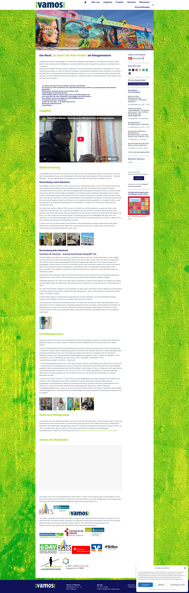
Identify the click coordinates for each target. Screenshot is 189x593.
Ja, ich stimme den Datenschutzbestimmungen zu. (138, 173)
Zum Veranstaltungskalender (139, 152)
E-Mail (130, 162)
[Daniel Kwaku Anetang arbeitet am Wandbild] (45, 323)
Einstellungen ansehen (177, 585)
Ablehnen (161, 585)
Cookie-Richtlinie (152, 589)
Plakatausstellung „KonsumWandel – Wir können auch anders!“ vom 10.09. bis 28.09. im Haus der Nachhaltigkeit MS (138, 112)
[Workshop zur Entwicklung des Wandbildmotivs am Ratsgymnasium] (73, 239)
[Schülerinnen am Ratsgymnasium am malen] (73, 403)
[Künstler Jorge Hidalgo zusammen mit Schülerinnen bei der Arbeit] (45, 239)
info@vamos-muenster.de (111, 589)
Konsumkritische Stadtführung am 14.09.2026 (138, 123)
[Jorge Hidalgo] (59, 403)
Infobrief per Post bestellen (138, 185)
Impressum (174, 589)
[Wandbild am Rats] (87, 239)
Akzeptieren (145, 585)
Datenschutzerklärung (164, 589)
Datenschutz (132, 587)
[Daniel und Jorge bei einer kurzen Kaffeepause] (87, 403)
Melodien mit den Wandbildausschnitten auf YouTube (96, 430)
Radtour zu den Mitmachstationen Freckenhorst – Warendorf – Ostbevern (138, 99)
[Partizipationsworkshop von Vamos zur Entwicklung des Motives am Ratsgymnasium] (59, 239)
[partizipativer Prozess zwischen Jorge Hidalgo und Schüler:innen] (45, 403)
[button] (185, 568)
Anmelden (138, 178)
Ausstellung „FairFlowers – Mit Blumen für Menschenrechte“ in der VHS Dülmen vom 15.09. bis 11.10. (138, 133)
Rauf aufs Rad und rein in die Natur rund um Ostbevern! (138, 144)
